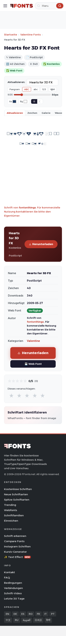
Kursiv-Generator (15, 551)
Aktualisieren (15, 113)
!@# (52, 89)
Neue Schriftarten (16, 494)
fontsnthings (27, 207)
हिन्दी (48, 620)
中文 (8, 620)
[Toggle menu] (5, 5)
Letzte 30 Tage (14, 598)
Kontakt (9, 572)
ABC (26, 89)
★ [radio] (11, 396)
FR (38, 613)
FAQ (7, 577)
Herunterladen (42, 244)
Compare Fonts (14, 541)
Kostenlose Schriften (18, 489)
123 (44, 89)
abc (36, 89)
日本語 (38, 620)
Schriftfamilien (14, 515)
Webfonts (10, 510)
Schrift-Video (13, 593)
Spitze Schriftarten (16, 499)
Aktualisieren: (16, 82)
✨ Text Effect (17, 557)
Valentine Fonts (30, 34)
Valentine (33, 341)
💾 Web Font (33, 363)
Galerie (46, 113)
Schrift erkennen (15, 536)
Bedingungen (13, 582)
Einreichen (11, 520)
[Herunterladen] (59, 5)
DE (15, 613)
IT (45, 613)
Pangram (14, 89)
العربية (26, 620)
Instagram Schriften (17, 546)
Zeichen (32, 113)
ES (22, 613)
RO (30, 613)
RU (16, 620)
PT (52, 613)
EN (7, 613)
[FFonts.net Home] (21, 6)
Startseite (10, 34)
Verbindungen (13, 588)
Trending (10, 504)
